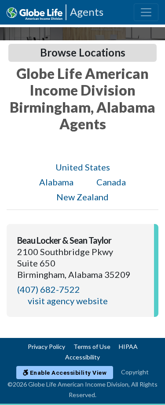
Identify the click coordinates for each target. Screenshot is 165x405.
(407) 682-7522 (48, 289)
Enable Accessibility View (67, 372)
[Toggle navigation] (146, 12)
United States (82, 167)
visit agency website (68, 300)
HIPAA (128, 346)
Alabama (56, 182)
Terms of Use (91, 346)
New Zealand (82, 197)
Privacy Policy (46, 346)
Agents (86, 11)
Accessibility (82, 357)
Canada (111, 182)
